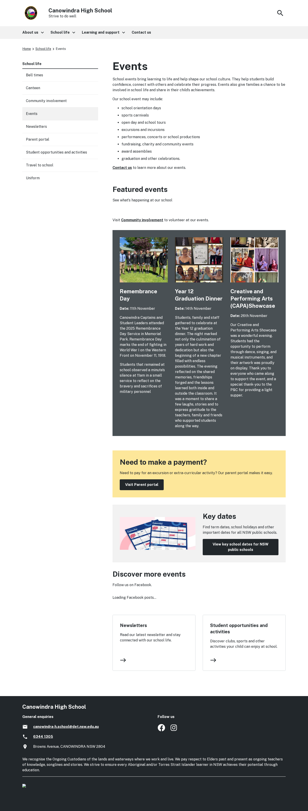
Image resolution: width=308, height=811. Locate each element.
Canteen (33, 88)
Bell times (34, 75)
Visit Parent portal (141, 484)
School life (43, 49)
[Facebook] (161, 730)
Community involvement (142, 220)
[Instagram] (174, 730)
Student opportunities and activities (239, 628)
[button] (33, 32)
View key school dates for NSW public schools (241, 547)
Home (26, 49)
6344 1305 (43, 736)
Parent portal (37, 139)
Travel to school (39, 165)
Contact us (122, 167)
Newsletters (133, 625)
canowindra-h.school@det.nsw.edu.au (66, 727)
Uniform (33, 178)
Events (31, 114)
